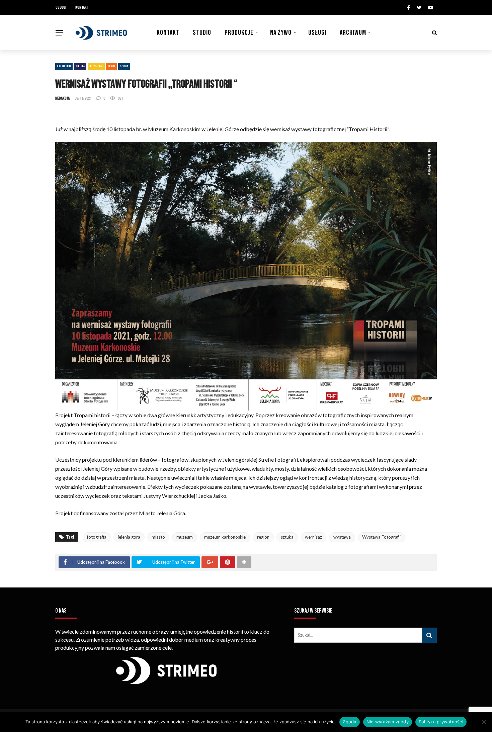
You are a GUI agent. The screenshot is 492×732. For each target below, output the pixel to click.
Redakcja (62, 98)
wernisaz (313, 537)
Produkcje (239, 32)
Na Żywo (281, 32)
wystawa (342, 537)
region (263, 537)
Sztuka (124, 66)
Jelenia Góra (64, 66)
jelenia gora (129, 537)
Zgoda (349, 721)
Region (111, 66)
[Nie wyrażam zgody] (483, 722)
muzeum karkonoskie (225, 537)
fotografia (96, 537)
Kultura (80, 66)
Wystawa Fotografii (381, 537)
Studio (202, 32)
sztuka (287, 537)
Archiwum (353, 32)
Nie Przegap (96, 66)
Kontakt (82, 7)
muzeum (184, 537)
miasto (158, 537)
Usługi (61, 7)
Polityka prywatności (441, 721)
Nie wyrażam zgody (387, 721)
